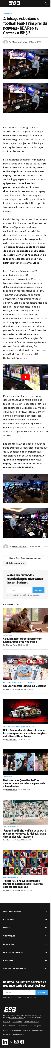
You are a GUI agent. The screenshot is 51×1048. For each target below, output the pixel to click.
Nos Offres (8, 961)
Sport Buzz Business (12, 911)
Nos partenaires (9, 1026)
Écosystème (8, 944)
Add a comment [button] (17, 563)
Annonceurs (17, 1021)
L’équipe (37, 1026)
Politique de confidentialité (13, 1035)
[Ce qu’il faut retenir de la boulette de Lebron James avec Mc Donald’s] (25, 620)
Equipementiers (10, 827)
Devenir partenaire (31, 1021)
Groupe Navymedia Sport (14, 969)
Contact (26, 1030)
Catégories (8, 919)
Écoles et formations (13, 952)
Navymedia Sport (16, 1017)
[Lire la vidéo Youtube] (25, 377)
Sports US (8, 14)
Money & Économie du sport (14, 726)
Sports (6, 928)
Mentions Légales (38, 1030)
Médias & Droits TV (19, 682)
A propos (6, 1021)
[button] (5, 3)
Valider (38, 590)
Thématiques (9, 936)
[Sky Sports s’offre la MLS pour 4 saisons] (25, 667)
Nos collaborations (25, 1026)
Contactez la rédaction (12, 1030)
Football (7, 682)
